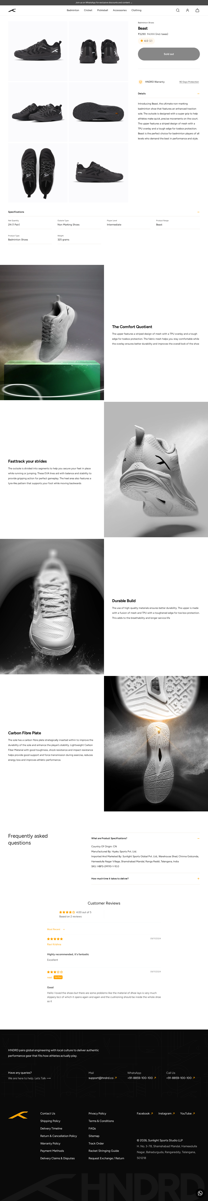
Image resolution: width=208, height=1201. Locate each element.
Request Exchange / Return (106, 1158)
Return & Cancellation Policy (58, 1136)
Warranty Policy (50, 1143)
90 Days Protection (189, 82)
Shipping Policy (50, 1121)
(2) (150, 41)
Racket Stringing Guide (104, 1151)
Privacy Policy (97, 1113)
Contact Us (47, 1113)
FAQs (92, 1128)
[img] (55, 939)
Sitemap (94, 1136)
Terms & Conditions (101, 1121)
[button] (178, 10)
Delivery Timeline (51, 1128)
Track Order (96, 1143)
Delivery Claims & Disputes (57, 1158)
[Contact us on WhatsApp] (200, 1193)
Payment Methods (52, 1151)
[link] (73, 10)
